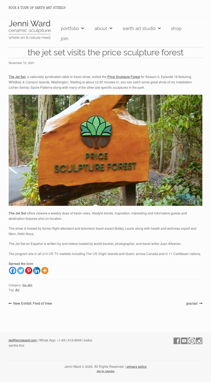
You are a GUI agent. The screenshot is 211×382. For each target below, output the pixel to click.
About (101, 28)
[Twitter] (20, 270)
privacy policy (137, 366)
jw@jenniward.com (23, 340)
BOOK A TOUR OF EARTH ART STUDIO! (37, 8)
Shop (176, 28)
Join (64, 38)
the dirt (27, 285)
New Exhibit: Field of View (32, 303)
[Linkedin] (36, 270)
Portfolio (70, 28)
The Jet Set (17, 76)
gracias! (192, 303)
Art (17, 290)
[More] (44, 270)
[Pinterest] (28, 270)
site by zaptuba (105, 371)
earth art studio (139, 28)
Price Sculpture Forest (123, 76)
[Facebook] (12, 270)
